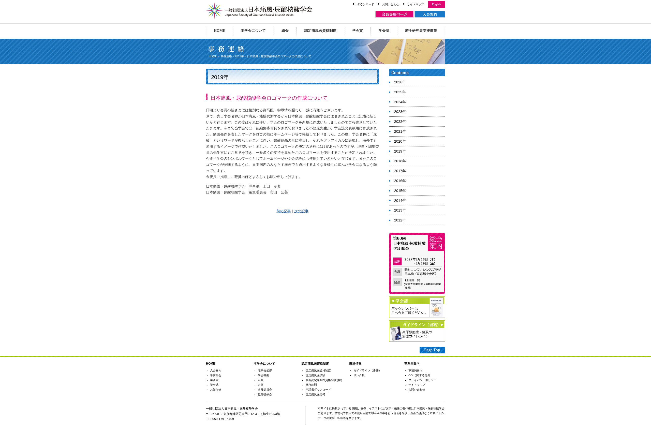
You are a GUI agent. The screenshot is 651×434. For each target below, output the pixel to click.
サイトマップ (415, 4)
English (436, 4)
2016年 (400, 181)
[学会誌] (417, 317)
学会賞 (357, 31)
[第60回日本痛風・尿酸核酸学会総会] (417, 293)
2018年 (400, 161)
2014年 (400, 201)
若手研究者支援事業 (421, 31)
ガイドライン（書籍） (367, 370)
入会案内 (215, 370)
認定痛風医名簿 (315, 394)
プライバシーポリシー (422, 380)
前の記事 (283, 211)
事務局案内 (415, 370)
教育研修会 (265, 394)
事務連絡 (226, 56)
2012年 (400, 220)
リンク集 (359, 375)
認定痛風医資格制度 (320, 31)
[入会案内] (430, 14)
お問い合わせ (390, 4)
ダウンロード (365, 4)
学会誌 (384, 31)
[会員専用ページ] (394, 14)
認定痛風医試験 (315, 375)
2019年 (239, 56)
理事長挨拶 (265, 370)
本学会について (253, 31)
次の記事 (301, 211)
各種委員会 (265, 389)
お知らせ (215, 389)
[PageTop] (432, 351)
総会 (285, 31)
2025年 (400, 92)
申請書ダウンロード (318, 389)
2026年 (400, 82)
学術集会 (215, 375)
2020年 (400, 141)
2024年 (400, 102)
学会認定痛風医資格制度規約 (324, 380)
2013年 (400, 210)
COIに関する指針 (419, 375)
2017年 (400, 171)
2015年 (400, 191)
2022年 (400, 121)
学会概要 (263, 375)
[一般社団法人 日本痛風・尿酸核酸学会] (259, 16)
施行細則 (311, 384)
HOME (219, 31)
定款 (260, 384)
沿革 (260, 380)
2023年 (400, 112)
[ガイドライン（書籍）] (417, 340)
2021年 (400, 131)
